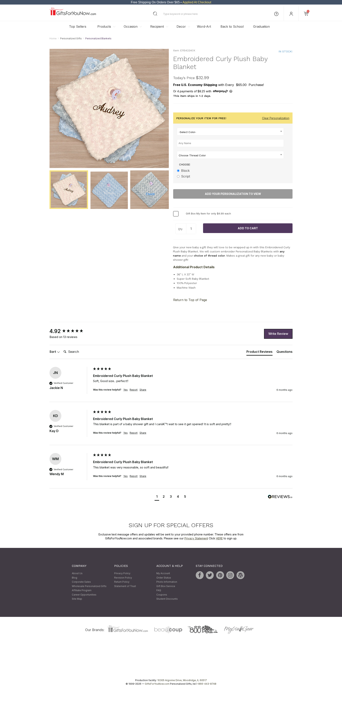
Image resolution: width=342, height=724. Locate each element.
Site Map (77, 599)
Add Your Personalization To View (233, 194)
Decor (181, 26)
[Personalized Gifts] (72, 14)
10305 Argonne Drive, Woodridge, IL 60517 (182, 680)
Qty (180, 228)
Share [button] (143, 389)
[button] (157, 497)
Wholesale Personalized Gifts (89, 586)
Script (185, 176)
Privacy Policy (122, 573)
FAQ (158, 590)
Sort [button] (53, 352)
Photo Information (166, 582)
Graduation (261, 26)
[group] (70, 331)
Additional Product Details (194, 267)
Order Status (163, 577)
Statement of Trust (125, 586)
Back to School (232, 26)
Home (53, 38)
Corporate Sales (81, 582)
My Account (163, 573)
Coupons (161, 594)
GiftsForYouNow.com (157, 683)
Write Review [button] (278, 334)
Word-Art (204, 26)
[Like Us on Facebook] (200, 575)
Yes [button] (125, 389)
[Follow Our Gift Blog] (240, 575)
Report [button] (134, 389)
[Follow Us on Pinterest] (220, 575)
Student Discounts (167, 599)
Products (104, 26)
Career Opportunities (84, 594)
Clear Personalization (275, 118)
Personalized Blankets (98, 38)
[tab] (259, 353)
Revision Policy (123, 577)
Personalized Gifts (71, 38)
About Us (77, 573)
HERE (219, 538)
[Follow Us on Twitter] (210, 575)
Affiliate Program (81, 590)
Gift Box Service (165, 586)
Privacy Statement (196, 538)
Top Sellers (77, 26)
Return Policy (121, 582)
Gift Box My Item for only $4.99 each (208, 213)
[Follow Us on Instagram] (230, 575)
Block (185, 171)
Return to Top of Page (190, 300)
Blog (74, 577)
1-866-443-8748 (206, 683)
